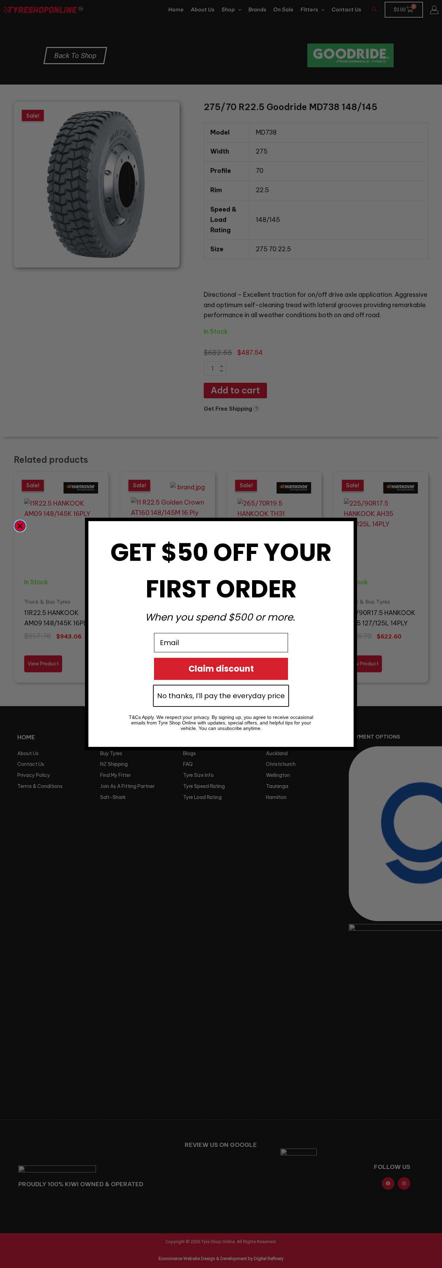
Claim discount (221, 668)
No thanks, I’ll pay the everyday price (221, 696)
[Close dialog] (20, 525)
